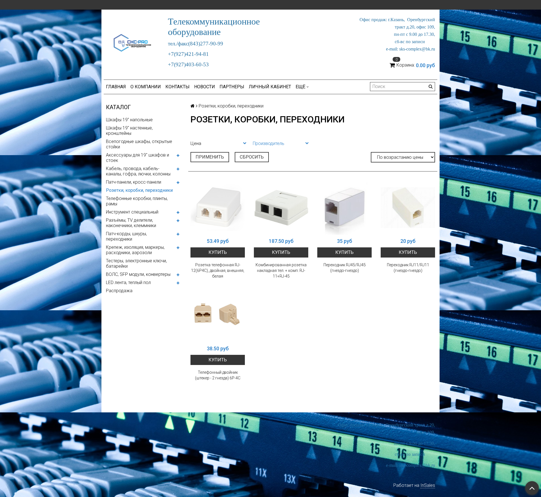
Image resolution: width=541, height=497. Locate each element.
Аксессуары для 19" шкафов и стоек (137, 157)
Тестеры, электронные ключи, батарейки (136, 263)
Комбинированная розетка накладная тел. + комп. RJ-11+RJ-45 (281, 270)
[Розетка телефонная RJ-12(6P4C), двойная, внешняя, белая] (217, 208)
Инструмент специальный (132, 212)
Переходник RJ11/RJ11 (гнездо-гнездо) (408, 268)
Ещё (300, 86)
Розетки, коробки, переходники (139, 190)
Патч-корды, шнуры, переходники (126, 236)
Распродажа (119, 290)
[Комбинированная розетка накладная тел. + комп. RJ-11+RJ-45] (281, 208)
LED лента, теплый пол (128, 282)
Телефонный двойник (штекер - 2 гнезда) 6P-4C (217, 375)
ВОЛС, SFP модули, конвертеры (138, 274)
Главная (116, 86)
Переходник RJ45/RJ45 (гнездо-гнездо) (344, 268)
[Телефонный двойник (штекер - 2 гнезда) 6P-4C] (217, 315)
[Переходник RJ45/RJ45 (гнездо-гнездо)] (344, 208)
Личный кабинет (270, 86)
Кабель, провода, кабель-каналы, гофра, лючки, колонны (138, 171)
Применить (210, 157)
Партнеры (231, 86)
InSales (427, 485)
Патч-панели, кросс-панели (133, 182)
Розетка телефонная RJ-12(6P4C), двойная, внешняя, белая (217, 270)
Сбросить (252, 157)
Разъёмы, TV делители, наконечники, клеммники (131, 222)
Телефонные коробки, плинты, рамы (137, 201)
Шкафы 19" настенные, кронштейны (129, 130)
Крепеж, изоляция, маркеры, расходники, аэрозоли (135, 250)
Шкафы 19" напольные (129, 119)
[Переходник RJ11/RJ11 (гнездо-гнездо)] (408, 208)
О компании (145, 86)
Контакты (177, 86)
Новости (204, 86)
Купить (218, 252)
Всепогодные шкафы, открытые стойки (139, 144)
